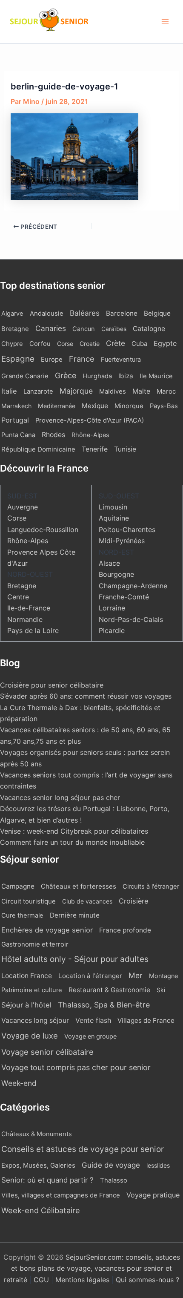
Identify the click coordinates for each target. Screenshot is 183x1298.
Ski (161, 989)
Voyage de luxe (29, 1035)
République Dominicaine (38, 449)
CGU (42, 1279)
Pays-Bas (164, 406)
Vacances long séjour (35, 1020)
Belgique (157, 313)
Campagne (17, 886)
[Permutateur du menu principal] (165, 21)
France (81, 358)
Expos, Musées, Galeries (38, 1165)
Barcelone (121, 313)
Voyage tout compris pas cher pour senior (76, 1067)
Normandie (25, 619)
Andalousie (46, 313)
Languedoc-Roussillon (42, 529)
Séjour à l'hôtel (26, 1005)
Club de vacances (87, 901)
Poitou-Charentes (127, 529)
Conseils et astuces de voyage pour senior (82, 1149)
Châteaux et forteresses (78, 886)
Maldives (112, 391)
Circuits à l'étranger (151, 886)
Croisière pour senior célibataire (51, 685)
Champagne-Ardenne (133, 585)
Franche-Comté (124, 597)
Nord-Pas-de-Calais (131, 619)
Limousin (113, 507)
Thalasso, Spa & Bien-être (104, 1004)
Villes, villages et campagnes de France (60, 1195)
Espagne (17, 359)
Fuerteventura (121, 359)
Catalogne (149, 329)
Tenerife (95, 449)
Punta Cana (18, 435)
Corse (65, 343)
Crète (115, 343)
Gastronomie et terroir (35, 944)
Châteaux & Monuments (36, 1134)
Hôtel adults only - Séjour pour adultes (75, 959)
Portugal (15, 420)
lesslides (158, 1165)
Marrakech (16, 405)
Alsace (109, 563)
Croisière (133, 901)
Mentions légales (82, 1279)
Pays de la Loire (33, 630)
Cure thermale (22, 915)
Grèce (65, 375)
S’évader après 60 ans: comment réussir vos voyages (86, 696)
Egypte (165, 343)
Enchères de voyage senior (47, 930)
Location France (26, 976)
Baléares (85, 312)
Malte (141, 391)
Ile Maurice (156, 376)
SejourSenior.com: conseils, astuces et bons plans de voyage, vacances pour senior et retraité (92, 1268)
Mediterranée (56, 405)
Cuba (139, 344)
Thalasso (113, 1180)
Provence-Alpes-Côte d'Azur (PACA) (89, 420)
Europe (52, 359)
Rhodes (53, 435)
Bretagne (15, 329)
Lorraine (112, 608)
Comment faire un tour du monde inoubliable (72, 842)
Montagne (163, 975)
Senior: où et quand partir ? (47, 1180)
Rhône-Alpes (90, 435)
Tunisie (125, 449)
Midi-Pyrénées (122, 540)
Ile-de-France (28, 608)
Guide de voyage (111, 1164)
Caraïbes (113, 328)
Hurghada (97, 376)
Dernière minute (75, 915)
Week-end (19, 1083)
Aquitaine (114, 518)
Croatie (90, 343)
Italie (9, 391)
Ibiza (125, 376)
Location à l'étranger (90, 976)
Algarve (12, 313)
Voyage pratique (153, 1195)
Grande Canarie (25, 376)
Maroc (166, 391)
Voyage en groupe (90, 1036)
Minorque (128, 406)
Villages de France (145, 1020)
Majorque (76, 390)
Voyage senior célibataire (47, 1051)
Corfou (40, 344)
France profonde (125, 930)
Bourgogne (116, 574)
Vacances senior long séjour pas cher (60, 797)
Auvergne (22, 507)
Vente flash (93, 1020)
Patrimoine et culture (31, 990)
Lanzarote (38, 391)
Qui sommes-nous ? (147, 1279)
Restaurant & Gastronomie (109, 990)
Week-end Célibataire (40, 1210)
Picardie (112, 630)
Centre (18, 597)
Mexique (95, 406)
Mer (136, 975)
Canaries (50, 328)
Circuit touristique (28, 901)
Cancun (83, 329)
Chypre (12, 344)
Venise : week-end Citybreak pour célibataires (74, 831)
